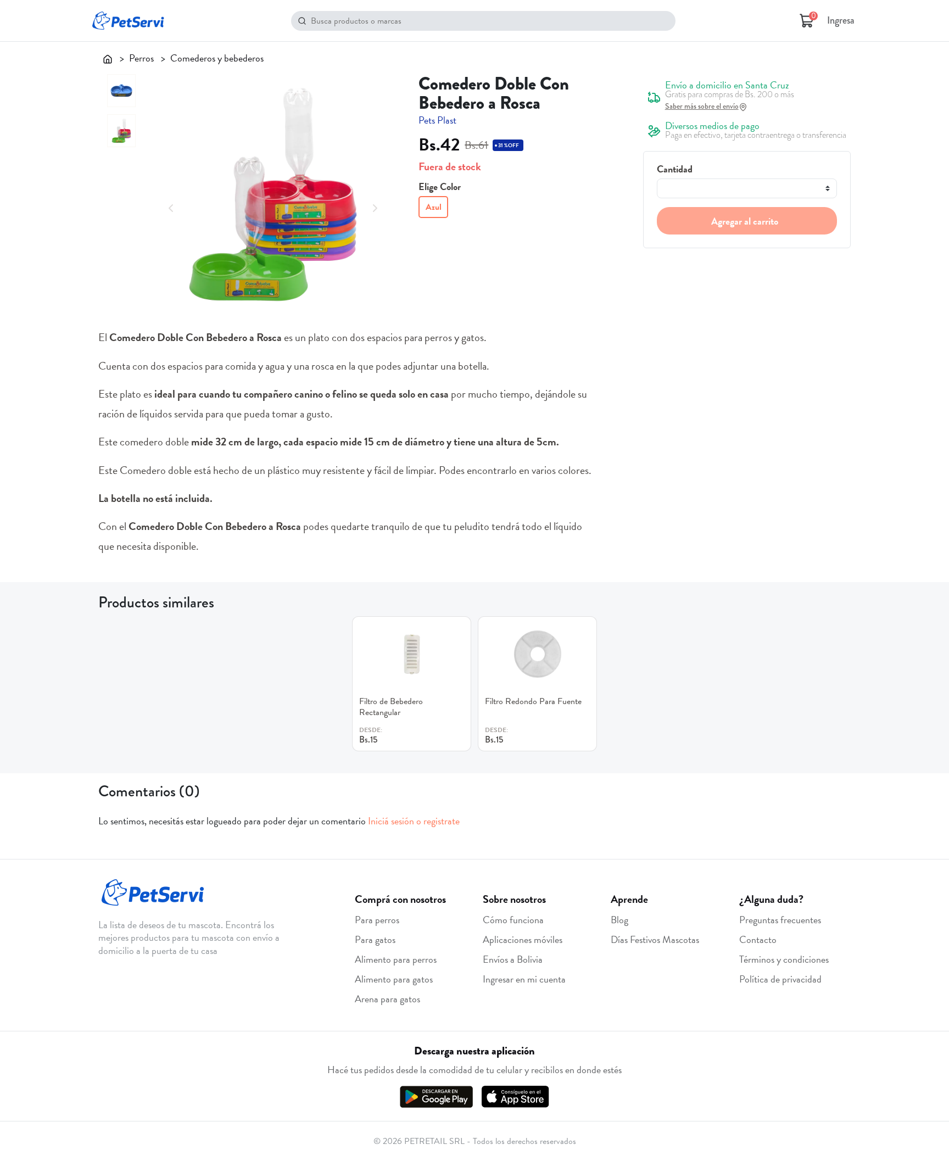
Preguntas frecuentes (780, 919)
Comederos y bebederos (217, 58)
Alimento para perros (396, 959)
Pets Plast (437, 120)
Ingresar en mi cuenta (524, 979)
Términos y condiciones (784, 959)
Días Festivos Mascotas (655, 939)
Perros (141, 58)
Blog (619, 919)
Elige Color (439, 186)
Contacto (758, 939)
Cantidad (675, 168)
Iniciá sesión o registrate (414, 820)
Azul (434, 207)
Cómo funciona (513, 919)
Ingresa (841, 20)
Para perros (377, 919)
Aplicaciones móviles (522, 939)
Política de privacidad (780, 979)
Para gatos (375, 939)
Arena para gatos (387, 998)
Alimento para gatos (394, 979)
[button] (171, 206)
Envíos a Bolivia (513, 959)
